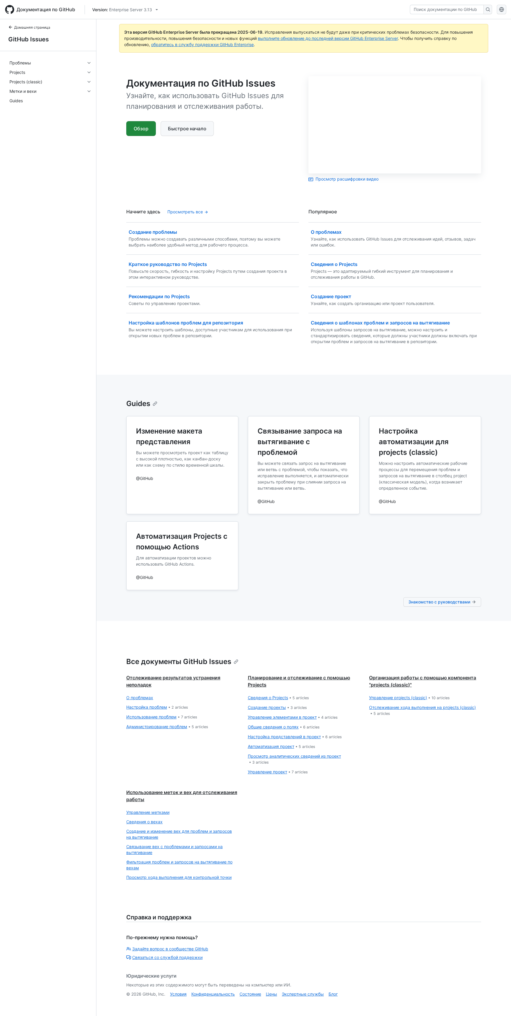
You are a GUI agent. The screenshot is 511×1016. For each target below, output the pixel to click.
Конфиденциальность (213, 993)
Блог (333, 993)
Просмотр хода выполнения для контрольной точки (179, 877)
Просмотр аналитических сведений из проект (294, 759)
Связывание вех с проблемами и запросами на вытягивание (174, 849)
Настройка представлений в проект (295, 736)
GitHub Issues (28, 39)
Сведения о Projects (278, 697)
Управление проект (278, 771)
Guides (138, 403)
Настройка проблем (157, 707)
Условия (178, 993)
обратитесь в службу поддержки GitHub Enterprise (202, 44)
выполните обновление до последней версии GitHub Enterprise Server (328, 38)
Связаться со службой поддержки (167, 957)
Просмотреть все (185, 211)
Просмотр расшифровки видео (347, 178)
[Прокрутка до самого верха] (498, 1003)
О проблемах (139, 697)
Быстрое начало (187, 129)
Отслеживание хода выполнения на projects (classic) (422, 710)
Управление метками (147, 812)
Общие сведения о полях (284, 726)
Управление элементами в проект (293, 717)
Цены (271, 993)
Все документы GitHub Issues (178, 661)
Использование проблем (161, 716)
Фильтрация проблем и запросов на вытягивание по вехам (179, 864)
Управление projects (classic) (409, 697)
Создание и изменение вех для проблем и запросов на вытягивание (179, 834)
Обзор (141, 129)
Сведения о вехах (144, 821)
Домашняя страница (32, 27)
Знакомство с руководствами (439, 601)
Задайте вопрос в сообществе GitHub (170, 948)
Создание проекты (277, 707)
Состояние (250, 993)
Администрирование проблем (167, 726)
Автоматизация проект (281, 746)
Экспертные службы (303, 993)
